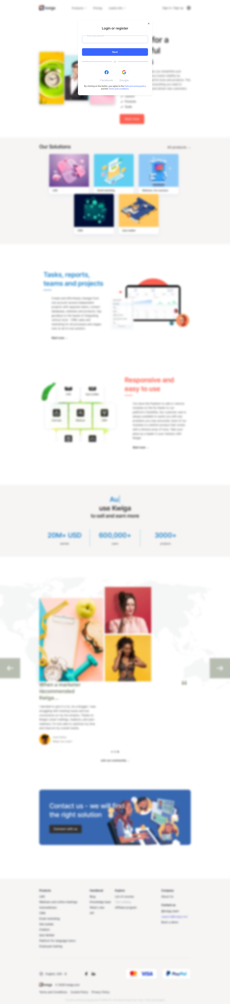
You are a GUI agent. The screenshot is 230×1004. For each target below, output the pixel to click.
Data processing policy (135, 86)
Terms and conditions (119, 88)
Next (115, 52)
